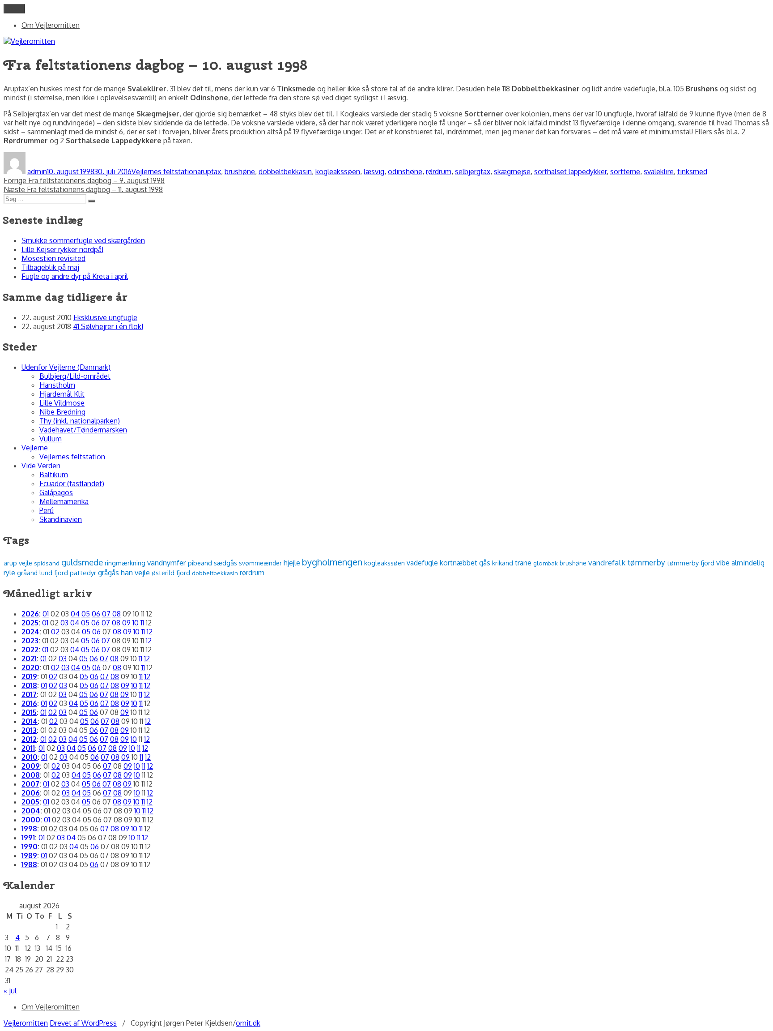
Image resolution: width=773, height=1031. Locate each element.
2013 (29, 730)
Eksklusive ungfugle (105, 317)
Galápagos (56, 492)
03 (64, 622)
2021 (29, 658)
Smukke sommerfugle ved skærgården (83, 240)
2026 (30, 613)
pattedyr (83, 573)
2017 (29, 694)
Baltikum (53, 474)
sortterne (625, 171)
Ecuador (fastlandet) (71, 483)
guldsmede (82, 562)
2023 (29, 640)
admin (37, 171)
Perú (46, 510)
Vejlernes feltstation (164, 171)
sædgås (225, 563)
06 (96, 613)
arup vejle (18, 563)
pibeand (200, 563)
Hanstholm (57, 385)
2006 (30, 792)
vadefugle (422, 562)
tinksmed (692, 171)
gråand (27, 573)
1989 (29, 855)
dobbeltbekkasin (285, 171)
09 (126, 622)
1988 (29, 864)
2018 (29, 685)
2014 (29, 721)
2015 (29, 712)
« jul (10, 990)
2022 (29, 649)
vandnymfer (166, 562)
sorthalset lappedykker (570, 171)
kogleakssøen (337, 171)
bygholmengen (332, 562)
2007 (30, 783)
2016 (29, 703)
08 (116, 613)
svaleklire (659, 171)
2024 (30, 631)
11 (142, 622)
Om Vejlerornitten (50, 25)
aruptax (209, 171)
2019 (29, 676)
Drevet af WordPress (83, 1022)
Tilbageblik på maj (50, 267)
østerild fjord (171, 573)
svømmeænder (260, 563)
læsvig (374, 171)
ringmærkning (125, 563)
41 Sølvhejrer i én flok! (108, 326)
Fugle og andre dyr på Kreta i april (74, 276)
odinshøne (405, 171)
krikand (502, 563)
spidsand (46, 563)
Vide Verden (40, 465)
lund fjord (53, 573)
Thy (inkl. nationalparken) (79, 420)
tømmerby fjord (690, 563)
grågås (108, 572)
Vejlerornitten (26, 1022)
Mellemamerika (64, 501)
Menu (14, 8)
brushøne (240, 171)
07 (106, 613)
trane (523, 562)
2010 (29, 757)
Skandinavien (60, 519)
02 (55, 631)
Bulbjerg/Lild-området (74, 376)
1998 (29, 828)
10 (135, 622)
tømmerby (646, 562)
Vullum (50, 438)
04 (75, 613)
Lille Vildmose (62, 402)
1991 (28, 837)
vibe (723, 562)
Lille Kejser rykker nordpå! (62, 249)
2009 (30, 765)
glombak (545, 563)
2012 (29, 739)
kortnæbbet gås (465, 562)
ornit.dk (248, 1022)
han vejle (135, 572)
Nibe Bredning (62, 411)
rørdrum (438, 171)
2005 (30, 801)
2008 (30, 774)
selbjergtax (472, 171)
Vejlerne (34, 447)
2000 (30, 819)
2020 (30, 667)
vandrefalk (606, 562)
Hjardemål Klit (62, 393)
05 (85, 613)
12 (150, 631)
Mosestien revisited (53, 258)
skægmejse (512, 171)
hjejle (292, 562)
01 (45, 613)
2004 (30, 810)
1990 (29, 846)
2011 (28, 748)
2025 (29, 622)
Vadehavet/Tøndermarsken (83, 429)
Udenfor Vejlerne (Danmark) (65, 367)
